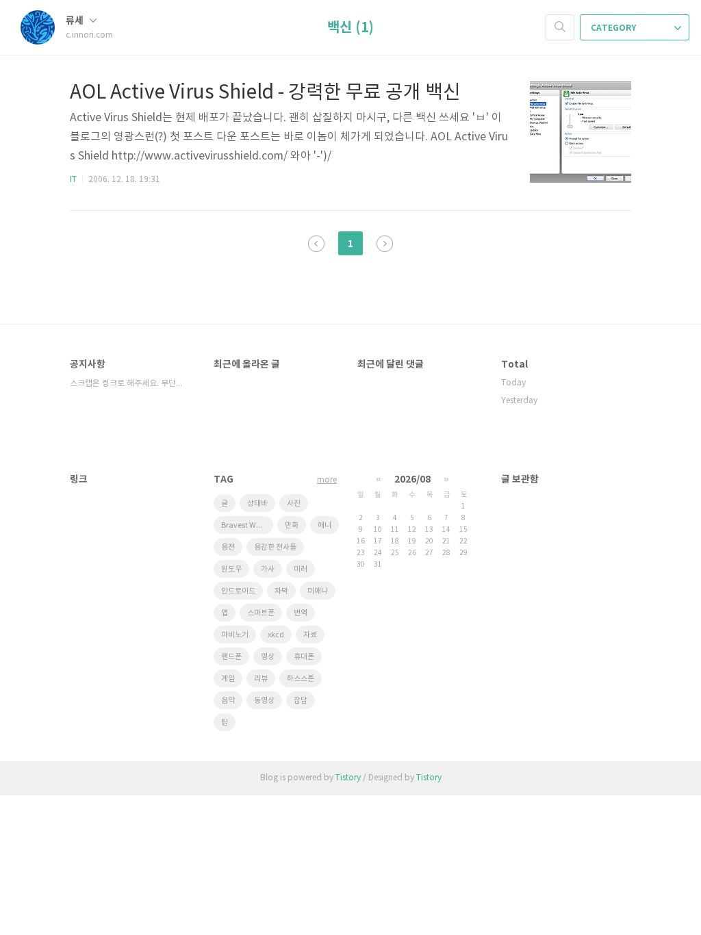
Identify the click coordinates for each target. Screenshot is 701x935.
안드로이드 (238, 591)
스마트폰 (261, 613)
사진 (294, 503)
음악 (228, 700)
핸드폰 (231, 656)
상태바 (257, 503)
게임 (228, 678)
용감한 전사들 (275, 547)
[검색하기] (560, 27)
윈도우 (231, 569)
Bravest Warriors (247, 525)
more (327, 480)
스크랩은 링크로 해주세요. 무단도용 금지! (128, 383)
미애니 (317, 591)
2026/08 (412, 479)
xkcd (276, 634)
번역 (300, 613)
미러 (300, 569)
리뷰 (261, 678)
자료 (310, 634)
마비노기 (234, 634)
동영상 (264, 700)
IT (73, 179)
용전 (228, 547)
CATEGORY (614, 28)
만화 (291, 525)
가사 (268, 569)
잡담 (300, 700)
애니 (324, 525)
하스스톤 (300, 678)
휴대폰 (304, 656)
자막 (281, 591)
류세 (76, 21)
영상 (268, 656)
